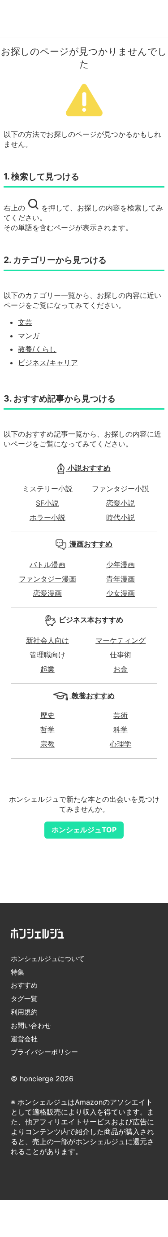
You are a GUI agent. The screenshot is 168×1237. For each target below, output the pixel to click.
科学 (120, 729)
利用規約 (24, 1012)
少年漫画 (120, 564)
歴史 (47, 715)
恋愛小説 (120, 502)
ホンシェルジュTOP (84, 829)
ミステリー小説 (47, 488)
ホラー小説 (47, 517)
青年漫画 (120, 578)
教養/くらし (37, 349)
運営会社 (24, 1039)
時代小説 (120, 517)
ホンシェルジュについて (48, 958)
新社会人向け (47, 640)
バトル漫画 (47, 564)
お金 (120, 668)
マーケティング (120, 640)
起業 (47, 668)
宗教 (47, 743)
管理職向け (47, 654)
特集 (17, 972)
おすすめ (24, 985)
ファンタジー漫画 (47, 578)
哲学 (47, 729)
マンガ (28, 335)
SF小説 (47, 502)
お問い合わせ (31, 1025)
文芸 (25, 322)
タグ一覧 (24, 998)
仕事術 (120, 654)
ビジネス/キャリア (48, 362)
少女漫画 (120, 593)
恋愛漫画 (47, 593)
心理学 (120, 743)
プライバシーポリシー (44, 1052)
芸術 (120, 715)
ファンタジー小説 (120, 488)
